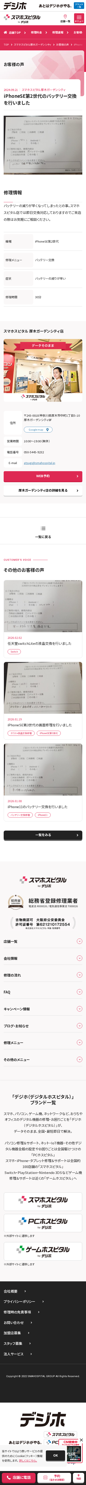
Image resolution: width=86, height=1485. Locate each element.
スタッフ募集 (13, 1343)
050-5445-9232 (34, 452)
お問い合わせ (14, 1322)
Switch (14, 651)
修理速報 (57, 32)
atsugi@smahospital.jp (39, 463)
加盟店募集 (12, 1332)
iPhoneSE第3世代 (49, 733)
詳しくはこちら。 (28, 1460)
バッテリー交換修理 (20, 815)
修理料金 (36, 32)
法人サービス (13, 1353)
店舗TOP (15, 32)
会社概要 (10, 1291)
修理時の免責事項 (17, 1312)
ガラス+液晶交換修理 (21, 733)
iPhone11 (43, 815)
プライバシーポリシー (19, 1301)
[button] (55, 1455)
